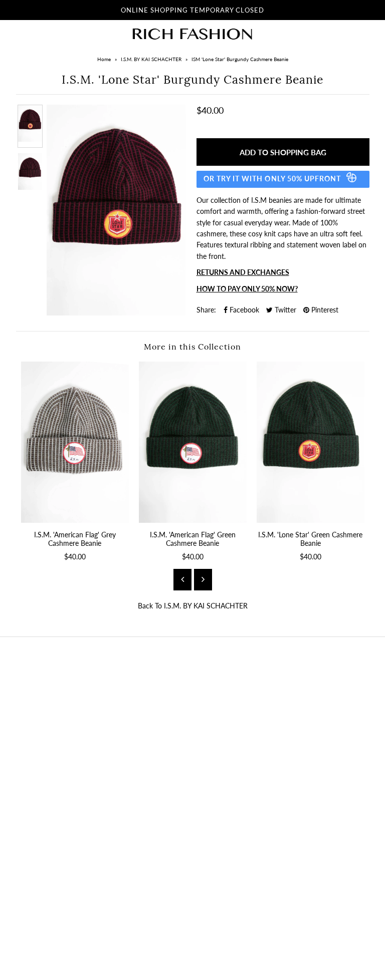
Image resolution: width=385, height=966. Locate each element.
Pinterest (323, 309)
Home (104, 59)
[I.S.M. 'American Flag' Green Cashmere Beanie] (193, 442)
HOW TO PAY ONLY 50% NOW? (247, 288)
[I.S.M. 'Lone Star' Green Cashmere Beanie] (310, 442)
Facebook (243, 309)
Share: (206, 309)
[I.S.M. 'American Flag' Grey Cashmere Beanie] (75, 442)
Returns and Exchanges (243, 272)
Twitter (284, 309)
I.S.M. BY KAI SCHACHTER (151, 59)
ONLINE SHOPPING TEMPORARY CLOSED (192, 10)
